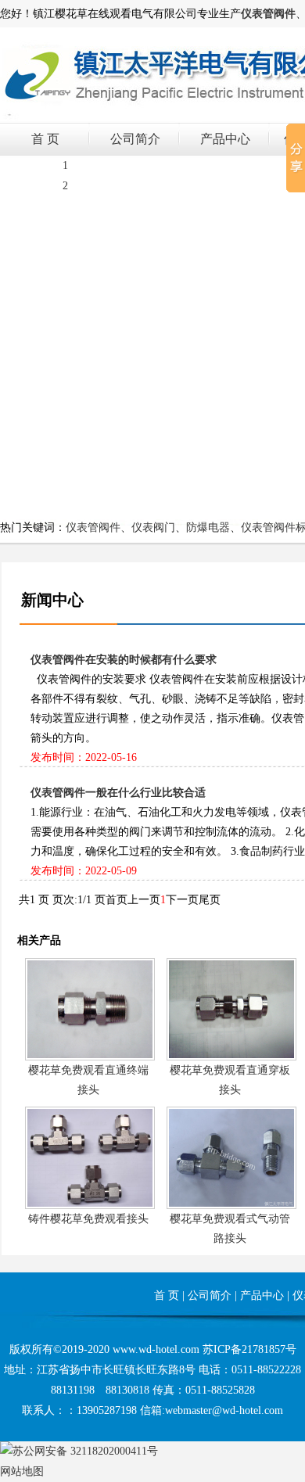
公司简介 (135, 138)
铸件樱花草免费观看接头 (88, 1219)
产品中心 (225, 138)
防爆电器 (208, 527)
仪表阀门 (153, 527)
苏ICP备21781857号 (249, 1349)
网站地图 (22, 1471)
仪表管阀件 (93, 527)
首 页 (45, 138)
